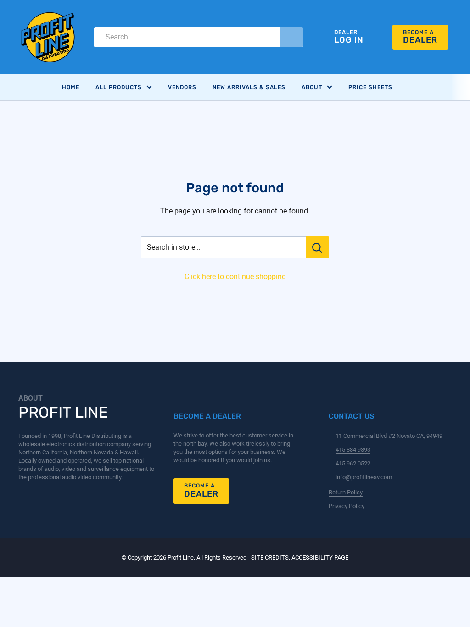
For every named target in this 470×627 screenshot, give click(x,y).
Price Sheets (370, 87)
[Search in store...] (317, 247)
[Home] (48, 37)
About (312, 87)
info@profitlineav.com (364, 477)
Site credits (270, 557)
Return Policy (346, 492)
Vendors (182, 87)
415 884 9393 (353, 449)
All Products (118, 87)
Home (70, 87)
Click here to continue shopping (235, 276)
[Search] (291, 37)
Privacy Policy (346, 506)
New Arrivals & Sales (249, 87)
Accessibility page (319, 557)
